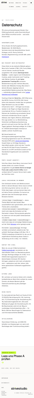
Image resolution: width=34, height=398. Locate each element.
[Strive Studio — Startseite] (4, 2)
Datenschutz (5, 382)
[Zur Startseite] (22, 389)
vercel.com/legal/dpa (22, 141)
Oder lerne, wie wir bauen (10, 368)
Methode (11, 2)
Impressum (5, 57)
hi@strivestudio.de (8, 250)
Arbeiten (18, 2)
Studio (25, 2)
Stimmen (11, 6)
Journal (18, 6)
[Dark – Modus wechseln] (31, 2)
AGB (2, 387)
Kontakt (25, 6)
